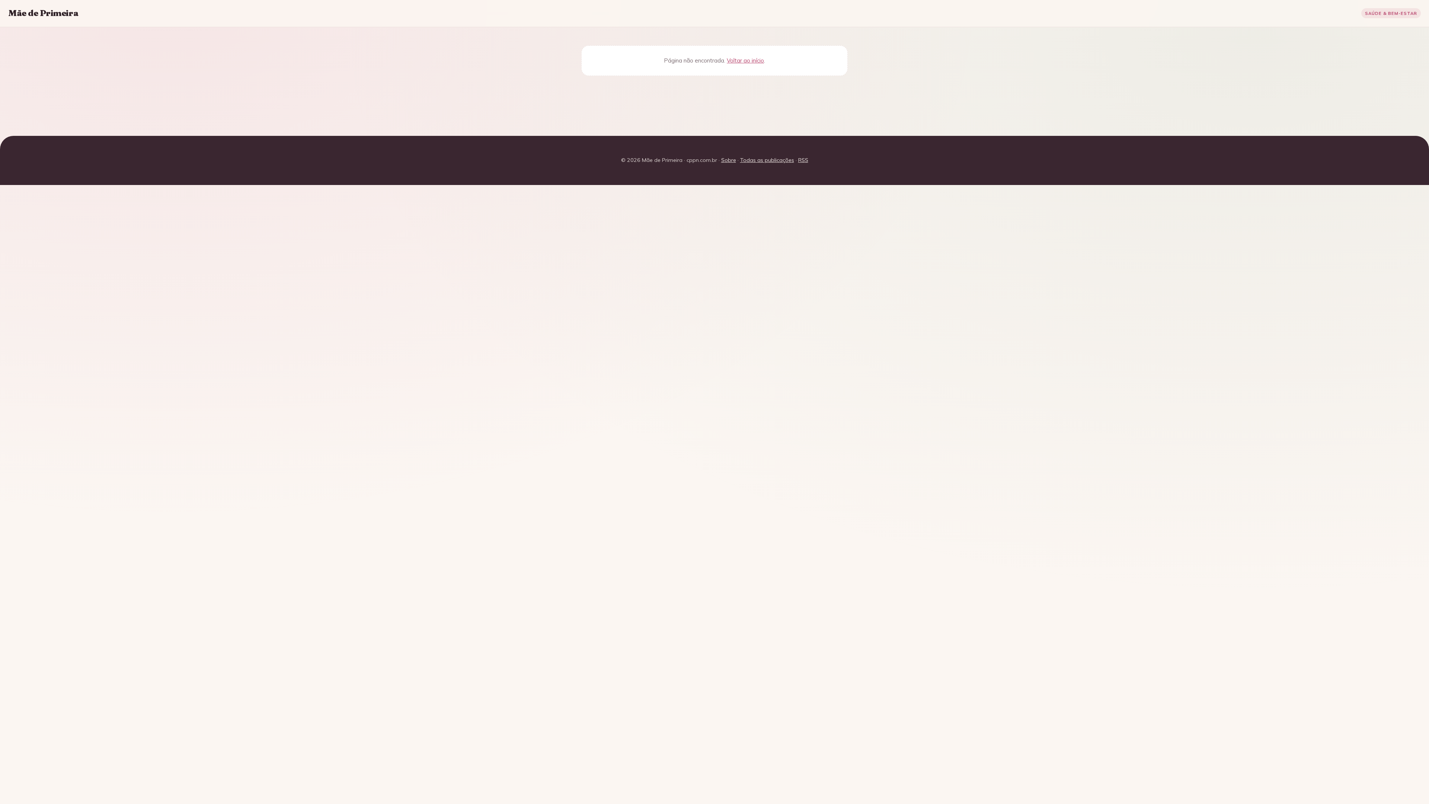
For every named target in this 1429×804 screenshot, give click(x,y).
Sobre (728, 160)
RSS (803, 160)
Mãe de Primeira (43, 13)
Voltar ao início (745, 60)
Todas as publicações (767, 160)
